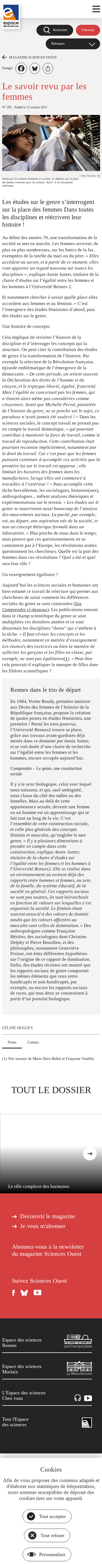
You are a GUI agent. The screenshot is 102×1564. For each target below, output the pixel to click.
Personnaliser (52, 1554)
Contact (33, 1042)
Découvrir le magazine (47, 1216)
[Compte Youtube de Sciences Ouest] (37, 1293)
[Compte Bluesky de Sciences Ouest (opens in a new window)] (24, 1293)
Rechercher (60, 30)
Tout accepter (52, 1516)
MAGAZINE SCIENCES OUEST (33, 57)
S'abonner (88, 30)
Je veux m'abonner (42, 1226)
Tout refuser (52, 1535)
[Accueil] (11, 16)
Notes (12, 1042)
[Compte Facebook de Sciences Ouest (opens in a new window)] (13, 1293)
